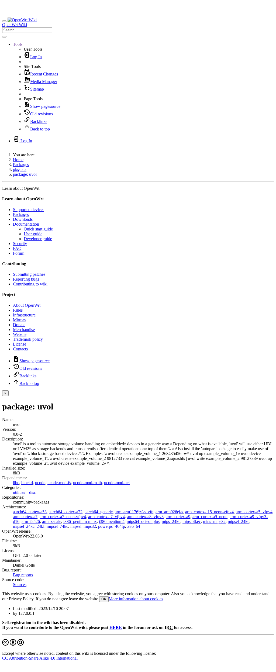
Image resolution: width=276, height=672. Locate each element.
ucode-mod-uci (117, 482)
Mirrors (19, 320)
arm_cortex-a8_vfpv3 (145, 516)
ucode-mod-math (87, 482)
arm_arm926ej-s (169, 511)
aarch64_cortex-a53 (30, 511)
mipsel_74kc (57, 526)
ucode (40, 482)
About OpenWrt (26, 305)
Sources (19, 584)
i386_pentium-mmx (80, 521)
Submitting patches (29, 274)
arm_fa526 (31, 521)
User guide (33, 234)
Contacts (20, 349)
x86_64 (133, 526)
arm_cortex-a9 (178, 516)
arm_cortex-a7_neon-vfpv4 (63, 516)
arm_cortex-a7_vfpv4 (106, 516)
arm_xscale (51, 521)
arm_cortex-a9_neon (209, 516)
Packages (21, 164)
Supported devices (28, 209)
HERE (115, 627)
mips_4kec (191, 521)
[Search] (4, 36)
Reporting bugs (26, 279)
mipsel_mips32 (83, 526)
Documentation (26, 224)
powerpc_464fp (111, 526)
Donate (19, 324)
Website (19, 334)
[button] (17, 44)
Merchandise (24, 329)
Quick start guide (38, 229)
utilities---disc (24, 492)
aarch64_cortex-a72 (65, 511)
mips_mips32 (214, 521)
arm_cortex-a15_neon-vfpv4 (209, 511)
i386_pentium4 (112, 521)
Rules (18, 310)
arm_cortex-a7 (25, 516)
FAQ (17, 248)
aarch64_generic (99, 511)
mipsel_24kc (238, 521)
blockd (27, 482)
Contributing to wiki (30, 284)
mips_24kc (171, 521)
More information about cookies (136, 599)
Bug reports (23, 575)
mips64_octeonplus (143, 521)
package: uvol (25, 174)
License (19, 344)
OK (103, 599)
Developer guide (38, 238)
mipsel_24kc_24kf (28, 526)
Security (20, 243)
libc (16, 482)
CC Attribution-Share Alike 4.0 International (40, 658)
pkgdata (19, 169)
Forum (18, 253)
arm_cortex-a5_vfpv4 (254, 511)
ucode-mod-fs (59, 482)
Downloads (23, 219)
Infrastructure (24, 315)
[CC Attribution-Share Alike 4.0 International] (13, 644)
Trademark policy (28, 339)
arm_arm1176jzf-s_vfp (134, 511)
